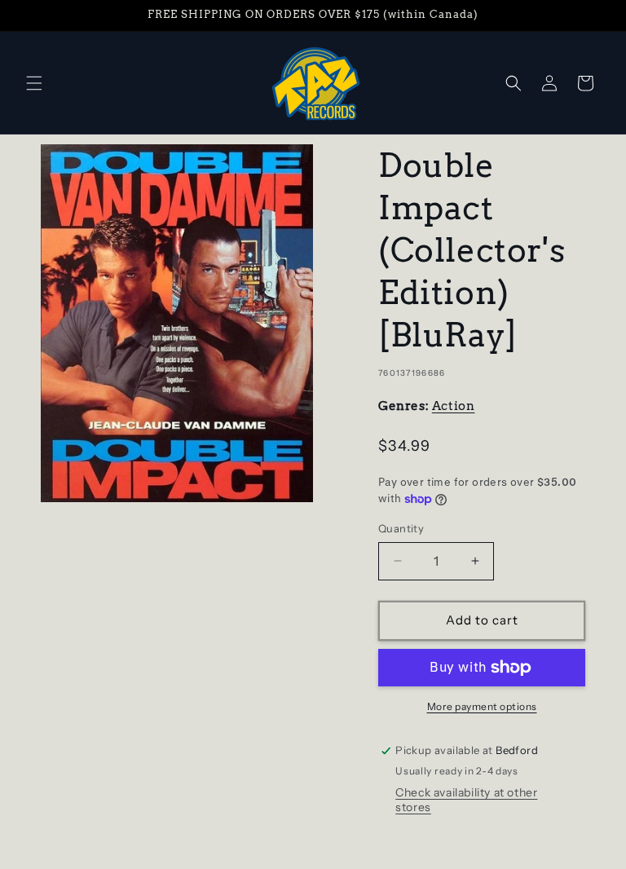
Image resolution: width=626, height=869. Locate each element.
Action (453, 406)
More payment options (482, 706)
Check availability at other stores (466, 799)
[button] (34, 83)
